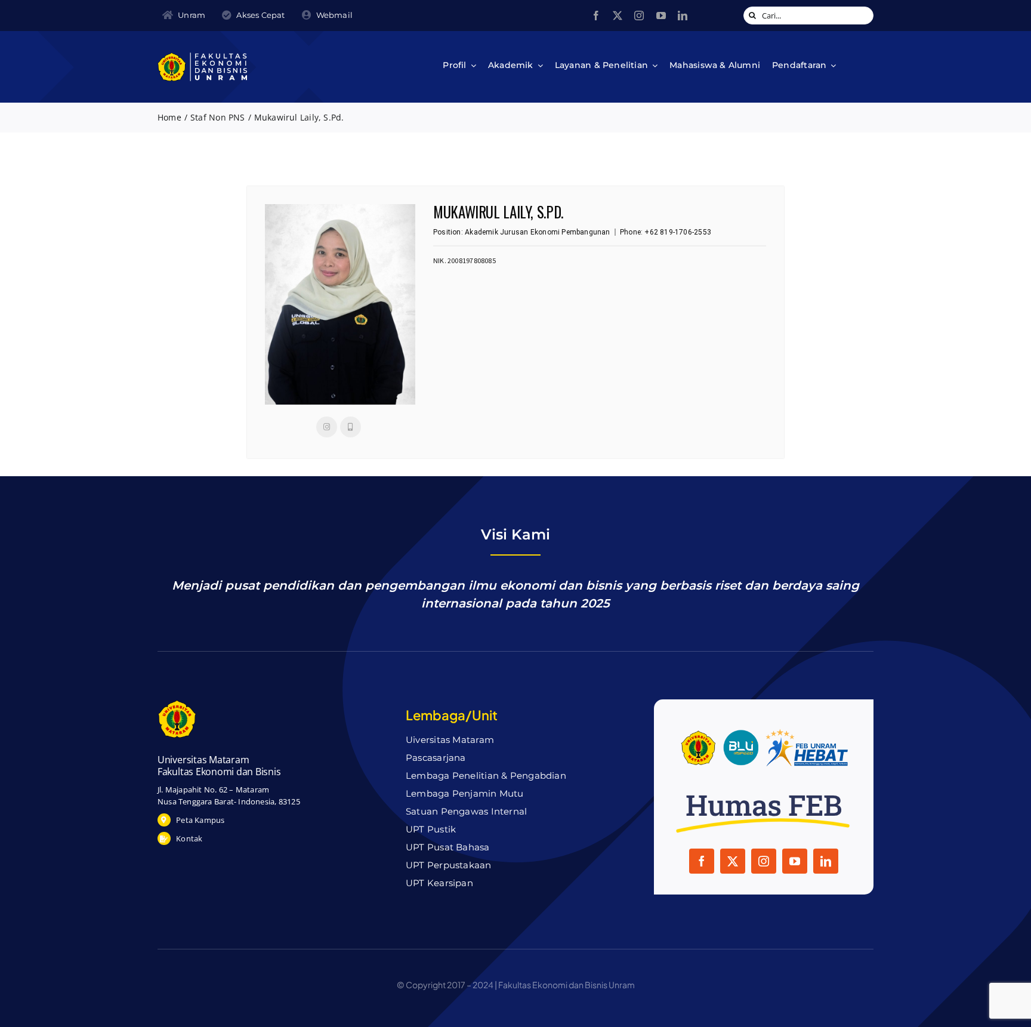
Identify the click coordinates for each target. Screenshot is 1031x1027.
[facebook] (596, 15)
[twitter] (617, 15)
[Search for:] (808, 14)
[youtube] (661, 15)
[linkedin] (682, 15)
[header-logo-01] (202, 56)
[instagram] (639, 15)
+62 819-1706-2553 (677, 232)
